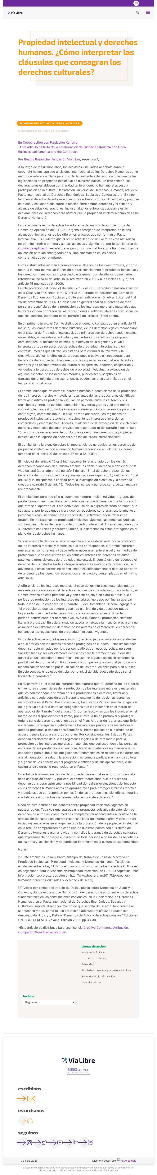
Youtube (128, 3)
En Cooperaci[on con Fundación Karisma (47, 142)
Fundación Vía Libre (66, 159)
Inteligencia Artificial (93, 952)
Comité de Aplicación (33, 248)
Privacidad (88, 964)
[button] (138, 12)
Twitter (120, 3)
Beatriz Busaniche (37, 159)
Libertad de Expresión (95, 958)
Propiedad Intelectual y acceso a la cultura (49, 123)
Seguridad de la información (98, 976)
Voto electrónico (91, 982)
